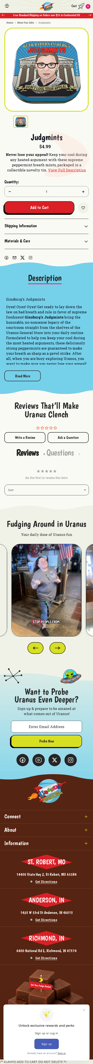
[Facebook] (6, 258)
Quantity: (11, 181)
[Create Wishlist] (83, 207)
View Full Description (67, 170)
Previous (3, 15)
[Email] (14, 258)
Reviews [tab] (27, 452)
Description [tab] (45, 278)
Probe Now (46, 741)
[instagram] (30, 258)
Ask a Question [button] (68, 437)
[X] (22, 258)
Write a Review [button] (25, 437)
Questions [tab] (60, 452)
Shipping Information (21, 225)
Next (89, 15)
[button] (46, 816)
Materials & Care (17, 240)
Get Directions (46, 882)
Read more (22, 376)
